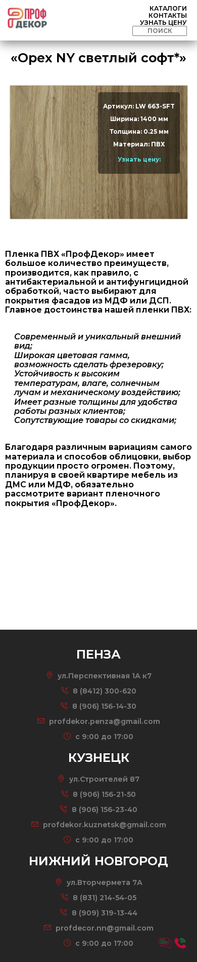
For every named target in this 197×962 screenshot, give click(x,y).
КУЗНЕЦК (100, 38)
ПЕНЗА (99, 21)
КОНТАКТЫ (168, 15)
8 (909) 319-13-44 (104, 912)
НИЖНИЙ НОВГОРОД (100, 59)
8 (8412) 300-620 (104, 691)
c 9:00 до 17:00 (104, 736)
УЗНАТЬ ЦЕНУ (163, 22)
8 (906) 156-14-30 (103, 706)
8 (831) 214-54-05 (104, 897)
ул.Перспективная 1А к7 (105, 675)
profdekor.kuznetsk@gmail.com (104, 824)
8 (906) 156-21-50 (104, 794)
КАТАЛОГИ (168, 8)
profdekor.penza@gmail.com (104, 721)
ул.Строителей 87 (104, 779)
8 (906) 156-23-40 (104, 809)
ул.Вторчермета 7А (104, 882)
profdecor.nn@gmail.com (105, 928)
